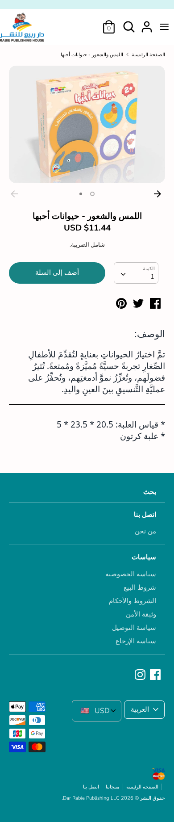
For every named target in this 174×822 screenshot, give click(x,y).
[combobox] (136, 273)
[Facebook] (156, 675)
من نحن (145, 531)
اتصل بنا (145, 514)
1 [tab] (92, 194)
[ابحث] (129, 23)
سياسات (144, 557)
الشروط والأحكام (132, 600)
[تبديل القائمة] (164, 26)
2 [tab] (80, 194)
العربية (140, 709)
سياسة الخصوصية (130, 574)
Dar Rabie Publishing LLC (91, 798)
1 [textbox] (152, 276)
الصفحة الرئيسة (142, 787)
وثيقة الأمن (141, 614)
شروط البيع (140, 587)
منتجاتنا (113, 787)
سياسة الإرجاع (136, 641)
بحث (149, 491)
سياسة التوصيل (134, 627)
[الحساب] (147, 23)
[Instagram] (141, 675)
